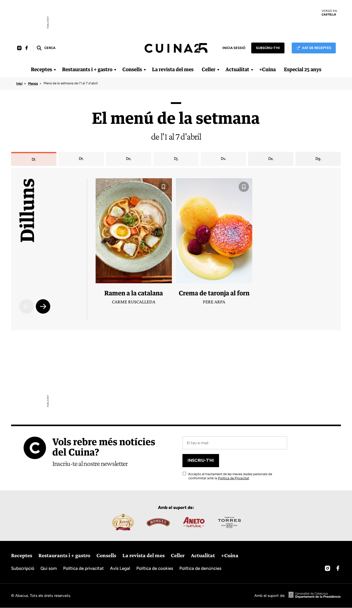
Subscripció (22, 568)
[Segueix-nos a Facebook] (26, 48)
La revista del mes (173, 69)
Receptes (41, 69)
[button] (45, 48)
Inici (19, 83)
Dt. (81, 158)
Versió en (329, 12)
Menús (33, 83)
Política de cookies (154, 568)
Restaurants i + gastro (87, 69)
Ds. (270, 158)
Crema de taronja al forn (214, 293)
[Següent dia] (43, 306)
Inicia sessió (233, 48)
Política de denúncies (200, 568)
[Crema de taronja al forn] (214, 230)
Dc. (128, 158)
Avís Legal (120, 568)
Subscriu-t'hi (268, 48)
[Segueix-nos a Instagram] (19, 48)
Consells (132, 69)
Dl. (34, 159)
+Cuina (267, 69)
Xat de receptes (316, 48)
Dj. (176, 158)
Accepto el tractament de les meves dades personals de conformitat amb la (229, 476)
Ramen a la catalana (133, 293)
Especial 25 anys (302, 69)
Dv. (223, 158)
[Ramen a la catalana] (134, 230)
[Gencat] (314, 595)
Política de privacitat (83, 568)
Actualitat (237, 69)
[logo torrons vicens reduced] (123, 522)
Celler (208, 69)
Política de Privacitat (233, 478)
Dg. (318, 158)
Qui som (48, 568)
